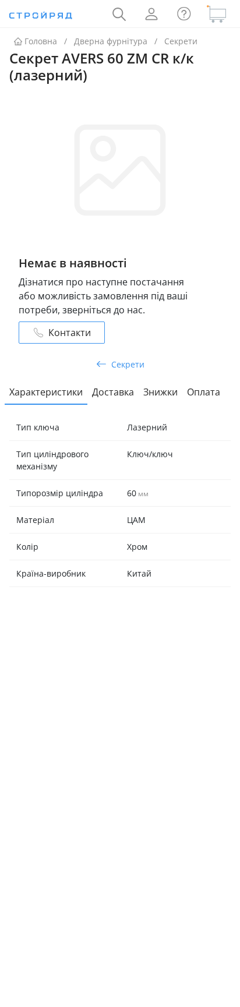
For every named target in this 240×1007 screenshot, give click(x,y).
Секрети (180, 41)
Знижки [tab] (160, 392)
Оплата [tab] (203, 392)
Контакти (69, 332)
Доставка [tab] (113, 392)
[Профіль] (151, 14)
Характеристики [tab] (46, 392)
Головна (40, 41)
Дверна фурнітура (110, 41)
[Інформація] (184, 14)
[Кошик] (217, 14)
